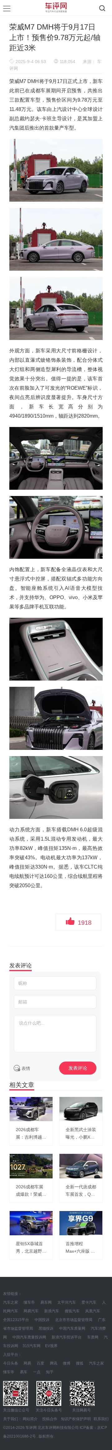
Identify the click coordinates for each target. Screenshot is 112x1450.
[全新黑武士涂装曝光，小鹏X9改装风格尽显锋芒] (80, 1109)
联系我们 (101, 1419)
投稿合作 (49, 1419)
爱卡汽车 (89, 1302)
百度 (40, 1363)
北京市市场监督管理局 (74, 1320)
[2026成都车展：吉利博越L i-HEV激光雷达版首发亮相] (31, 1109)
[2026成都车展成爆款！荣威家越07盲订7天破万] (31, 1166)
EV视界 (51, 1346)
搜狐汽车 (72, 1311)
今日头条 (10, 1363)
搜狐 (79, 1363)
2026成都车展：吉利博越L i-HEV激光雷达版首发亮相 (30, 1134)
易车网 (46, 1302)
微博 (66, 1363)
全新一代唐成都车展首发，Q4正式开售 (81, 1191)
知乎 (50, 1372)
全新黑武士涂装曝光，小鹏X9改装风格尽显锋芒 (81, 1134)
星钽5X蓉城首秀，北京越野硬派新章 (31, 1248)
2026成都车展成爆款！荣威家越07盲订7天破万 (31, 1191)
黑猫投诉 (46, 1328)
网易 (27, 1363)
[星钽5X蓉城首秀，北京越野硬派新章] (31, 1223)
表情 (25, 1068)
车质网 (92, 1337)
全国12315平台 (16, 1320)
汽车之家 (10, 1302)
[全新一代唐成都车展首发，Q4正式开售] (80, 1166)
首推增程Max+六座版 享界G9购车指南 (80, 1248)
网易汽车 (31, 1311)
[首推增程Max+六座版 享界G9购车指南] (80, 1223)
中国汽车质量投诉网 (29, 1337)
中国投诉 (42, 1320)
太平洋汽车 (66, 1302)
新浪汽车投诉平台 (67, 1337)
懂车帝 (29, 1302)
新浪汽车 (51, 1311)
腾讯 (53, 1363)
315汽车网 (31, 1346)
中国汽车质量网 (72, 1328)
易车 (23, 1372)
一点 (36, 1372)
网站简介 (30, 1419)
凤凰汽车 (92, 1311)
